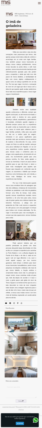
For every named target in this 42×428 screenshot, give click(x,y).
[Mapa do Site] (5, 413)
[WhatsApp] (35, 420)
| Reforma (21, 409)
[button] (39, 3)
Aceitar (20, 423)
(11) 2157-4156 (35, 407)
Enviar (20, 401)
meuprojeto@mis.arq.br (8, 407)
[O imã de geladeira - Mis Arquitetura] (6, 3)
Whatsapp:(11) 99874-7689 (23, 407)
